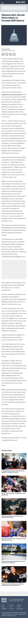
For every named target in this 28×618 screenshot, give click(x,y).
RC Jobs (18, 606)
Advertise (19, 605)
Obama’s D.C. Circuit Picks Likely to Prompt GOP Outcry (13, 18)
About (3, 605)
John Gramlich (6, 49)
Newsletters (4, 608)
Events (3, 606)
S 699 (3, 302)
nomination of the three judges (11, 94)
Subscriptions (20, 608)
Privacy (10, 606)
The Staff (11, 608)
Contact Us (11, 605)
